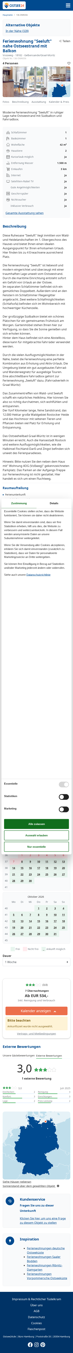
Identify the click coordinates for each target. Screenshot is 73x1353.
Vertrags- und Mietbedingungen (36, 1033)
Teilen (66, 41)
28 (13, 880)
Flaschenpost (36, 1329)
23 (30, 874)
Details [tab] (54, 503)
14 (13, 868)
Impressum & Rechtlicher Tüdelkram (36, 1299)
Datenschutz (36, 1317)
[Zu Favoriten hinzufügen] (69, 63)
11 (46, 861)
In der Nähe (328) (17, 31)
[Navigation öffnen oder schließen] (68, 5)
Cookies (36, 1323)
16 (30, 868)
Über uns (36, 1305)
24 (38, 874)
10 (38, 861)
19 (55, 868)
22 (22, 874)
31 (55, 934)
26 (55, 874)
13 (63, 861)
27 (63, 874)
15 (22, 868)
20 (63, 868)
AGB (36, 1311)
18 (46, 868)
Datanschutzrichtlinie (38, 574)
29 (22, 880)
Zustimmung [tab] (19, 503)
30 (30, 880)
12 (55, 861)
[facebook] (30, 1344)
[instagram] (36, 1344)
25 (46, 874)
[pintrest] (42, 1344)
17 (38, 868)
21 (13, 874)
